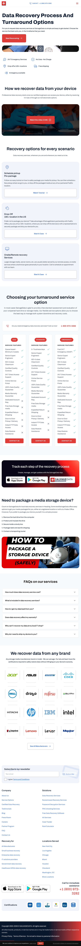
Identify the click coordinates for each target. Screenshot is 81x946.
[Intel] (68, 712)
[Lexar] (50, 731)
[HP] (31, 712)
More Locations (48, 877)
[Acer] (12, 675)
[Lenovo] (31, 731)
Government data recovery (12, 864)
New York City (47, 846)
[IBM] (50, 712)
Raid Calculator (48, 826)
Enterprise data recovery (11, 855)
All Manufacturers (8, 846)
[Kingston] (12, 731)
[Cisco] (68, 675)
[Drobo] (31, 693)
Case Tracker (47, 822)
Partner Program (8, 826)
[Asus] (31, 675)
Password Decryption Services (53, 804)
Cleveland (46, 868)
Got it (40, 943)
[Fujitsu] (50, 693)
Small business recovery (11, 851)
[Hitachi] (12, 712)
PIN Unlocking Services (51, 809)
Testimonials (6, 809)
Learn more (32, 943)
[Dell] (12, 693)
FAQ (3, 831)
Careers (5, 822)
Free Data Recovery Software (53, 813)
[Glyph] (68, 693)
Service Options (8, 800)
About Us (5, 796)
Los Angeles (46, 851)
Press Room (6, 817)
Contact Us (14, 441)
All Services (46, 817)
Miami (44, 859)
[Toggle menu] (77, 3)
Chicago (45, 855)
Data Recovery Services (51, 796)
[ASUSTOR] (50, 675)
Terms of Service (19, 936)
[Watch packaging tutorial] (40, 552)
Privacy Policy (7, 936)
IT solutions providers (10, 859)
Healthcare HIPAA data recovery (14, 868)
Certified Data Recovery (11, 804)
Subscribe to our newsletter (17, 769)
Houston (45, 864)
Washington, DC (48, 872)
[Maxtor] (68, 731)
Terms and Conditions (21, 779)
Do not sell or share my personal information (43, 936)
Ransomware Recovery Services (54, 800)
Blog (3, 813)
